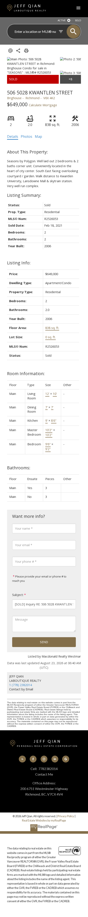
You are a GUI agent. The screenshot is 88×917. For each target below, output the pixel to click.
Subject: (17, 595)
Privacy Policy (66, 816)
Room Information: (26, 373)
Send (44, 642)
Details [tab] (12, 136)
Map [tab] (38, 136)
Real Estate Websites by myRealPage (44, 820)
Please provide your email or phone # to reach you (39, 578)
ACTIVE (62, 20)
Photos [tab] (26, 136)
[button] (22, 759)
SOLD (78, 20)
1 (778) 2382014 (20, 685)
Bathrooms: (18, 468)
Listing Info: (19, 263)
